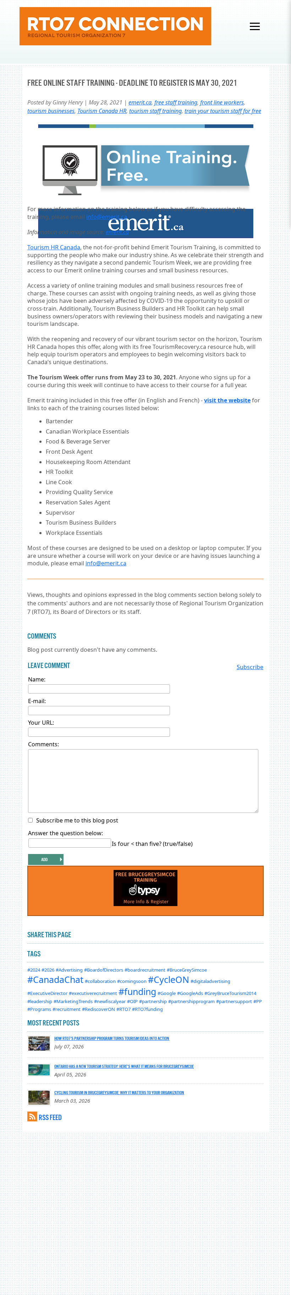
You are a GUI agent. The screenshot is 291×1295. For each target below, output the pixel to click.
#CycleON (168, 979)
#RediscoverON (98, 1009)
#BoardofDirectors (103, 970)
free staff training (175, 102)
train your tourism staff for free (223, 111)
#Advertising (69, 970)
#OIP (132, 1001)
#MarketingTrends (73, 1001)
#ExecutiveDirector (47, 993)
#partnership (153, 1001)
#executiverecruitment (93, 993)
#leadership (39, 1001)
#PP (257, 1001)
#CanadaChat (55, 979)
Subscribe (250, 667)
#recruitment (67, 1009)
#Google (167, 993)
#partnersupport (234, 1001)
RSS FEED (50, 1117)
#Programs (39, 1009)
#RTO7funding (147, 1009)
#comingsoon (132, 981)
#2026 (48, 970)
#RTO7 (123, 1009)
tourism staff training (155, 111)
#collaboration (100, 981)
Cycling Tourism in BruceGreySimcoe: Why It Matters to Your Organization (119, 1092)
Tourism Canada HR (101, 111)
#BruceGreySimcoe (187, 970)
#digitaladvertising (210, 981)
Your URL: (41, 722)
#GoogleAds (190, 993)
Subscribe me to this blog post (77, 820)
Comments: (43, 744)
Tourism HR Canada (53, 247)
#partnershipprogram (191, 1001)
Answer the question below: (65, 833)
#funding (137, 991)
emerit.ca (140, 102)
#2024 (33, 970)
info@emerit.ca (106, 217)
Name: (36, 679)
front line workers (222, 102)
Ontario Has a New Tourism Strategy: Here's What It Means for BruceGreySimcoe (124, 1066)
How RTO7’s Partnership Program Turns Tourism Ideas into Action (111, 1038)
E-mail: (37, 701)
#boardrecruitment (145, 970)
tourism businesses (51, 111)
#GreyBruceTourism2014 (230, 993)
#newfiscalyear (110, 1001)
